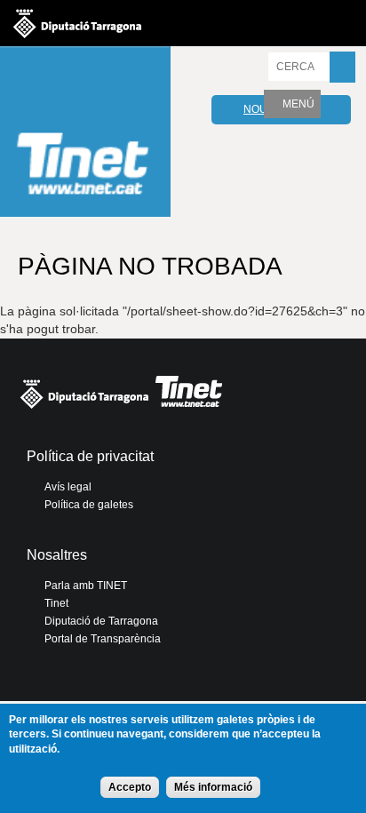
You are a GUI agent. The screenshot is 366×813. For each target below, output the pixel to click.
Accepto (129, 787)
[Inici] (85, 133)
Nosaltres (57, 554)
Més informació (213, 787)
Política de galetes (88, 504)
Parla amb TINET (85, 585)
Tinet (56, 603)
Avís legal (68, 487)
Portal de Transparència (102, 639)
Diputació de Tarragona (101, 621)
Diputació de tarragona (77, 23)
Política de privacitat (90, 456)
